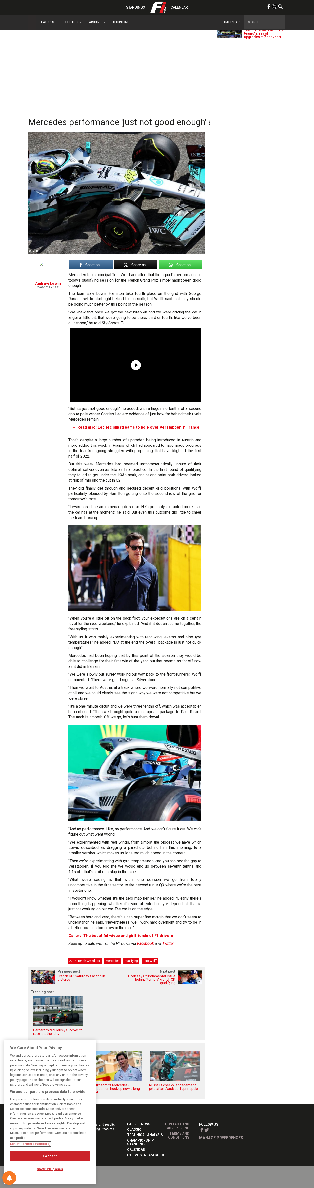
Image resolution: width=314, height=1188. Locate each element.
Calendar (179, 7)
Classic (134, 1129)
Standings (135, 7)
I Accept (50, 1156)
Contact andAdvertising (177, 1126)
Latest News (138, 1124)
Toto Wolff (150, 961)
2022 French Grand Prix (85, 961)
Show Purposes (50, 1169)
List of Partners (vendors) (30, 1144)
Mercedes (112, 961)
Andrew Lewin (48, 283)
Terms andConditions (178, 1135)
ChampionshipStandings (140, 1142)
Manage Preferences (221, 1137)
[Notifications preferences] (9, 1178)
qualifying (131, 961)
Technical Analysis (145, 1135)
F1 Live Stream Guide (146, 1155)
